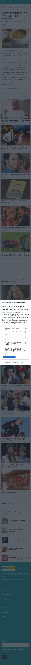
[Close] (28, 302)
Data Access (15, 362)
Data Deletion (7, 362)
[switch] (25, 332)
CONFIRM (9, 357)
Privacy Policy (24, 362)
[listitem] (15, 329)
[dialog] (15, 332)
